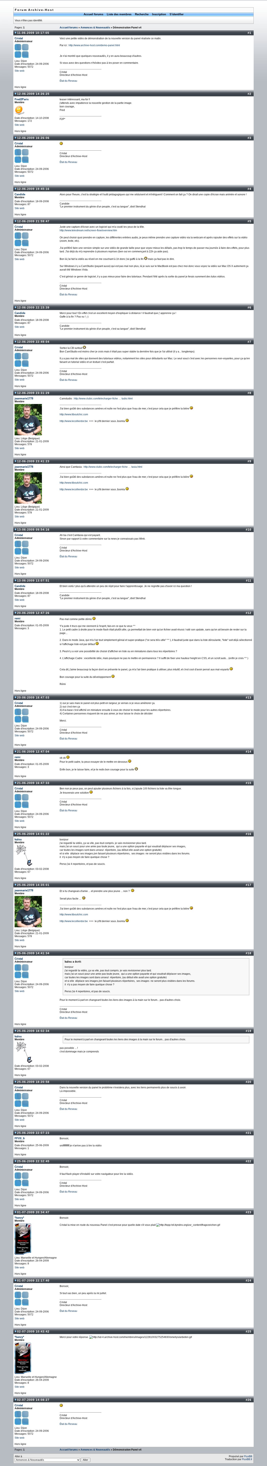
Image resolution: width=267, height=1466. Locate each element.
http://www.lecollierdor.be (74, 421)
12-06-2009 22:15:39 (33, 307)
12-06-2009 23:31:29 (33, 393)
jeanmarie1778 (24, 398)
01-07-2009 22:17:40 (33, 1280)
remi (17, 618)
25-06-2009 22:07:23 (33, 1132)
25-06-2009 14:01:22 (33, 834)
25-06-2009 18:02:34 (33, 1031)
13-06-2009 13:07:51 (33, 580)
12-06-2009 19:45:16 (33, 189)
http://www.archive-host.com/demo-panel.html (94, 45)
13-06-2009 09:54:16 (33, 529)
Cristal (19, 38)
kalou (18, 839)
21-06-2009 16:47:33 (33, 783)
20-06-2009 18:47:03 (33, 697)
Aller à (18, 1456)
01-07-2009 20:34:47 (33, 1212)
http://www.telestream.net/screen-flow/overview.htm (88, 230)
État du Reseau (68, 80)
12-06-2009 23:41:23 (33, 461)
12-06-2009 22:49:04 (33, 341)
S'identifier (177, 14)
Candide (20, 194)
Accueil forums (93, 14)
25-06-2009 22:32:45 (33, 1161)
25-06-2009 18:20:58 (33, 1082)
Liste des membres (119, 14)
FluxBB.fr (247, 1459)
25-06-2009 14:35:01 (33, 885)
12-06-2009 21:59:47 (33, 221)
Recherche (142, 14)
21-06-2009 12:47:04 (33, 751)
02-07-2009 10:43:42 (33, 1331)
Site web (19, 70)
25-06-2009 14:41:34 (33, 953)
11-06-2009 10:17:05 (33, 32)
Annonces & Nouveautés (95, 27)
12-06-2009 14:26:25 (33, 93)
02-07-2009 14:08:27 (33, 1399)
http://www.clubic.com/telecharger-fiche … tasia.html (113, 466)
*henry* (19, 1217)
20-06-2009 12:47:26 (33, 613)
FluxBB (248, 1456)
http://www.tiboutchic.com (74, 414)
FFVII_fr (20, 1138)
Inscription (159, 14)
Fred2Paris (22, 99)
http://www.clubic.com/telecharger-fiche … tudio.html (103, 398)
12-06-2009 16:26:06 (33, 138)
